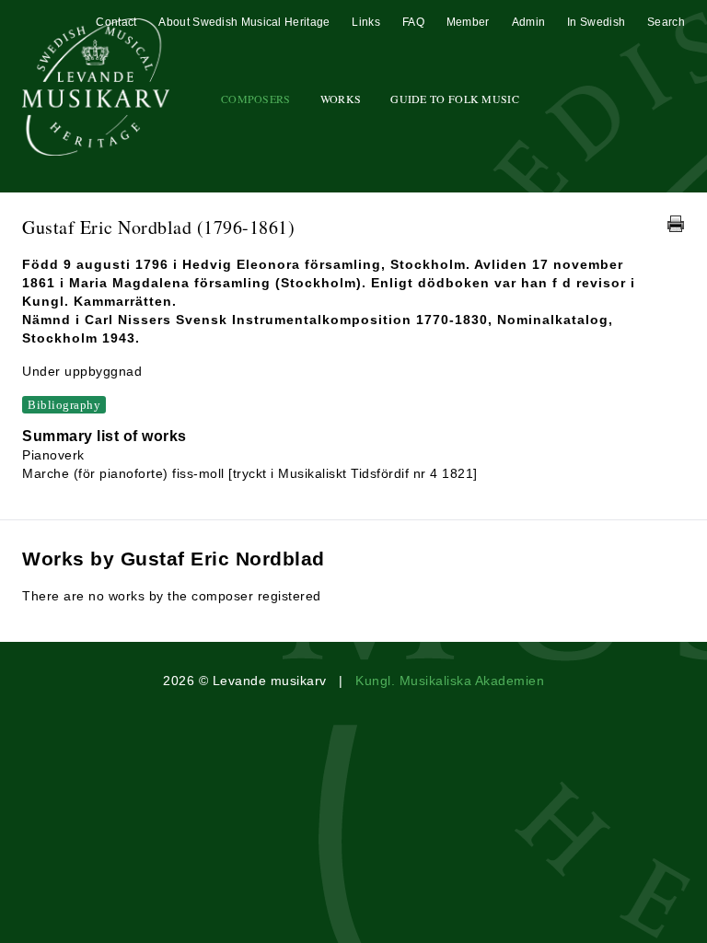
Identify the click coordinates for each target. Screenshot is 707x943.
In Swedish (596, 22)
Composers (256, 98)
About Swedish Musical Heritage (244, 22)
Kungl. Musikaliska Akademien (449, 680)
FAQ (413, 22)
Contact (116, 22)
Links (366, 22)
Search (666, 22)
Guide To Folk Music (454, 98)
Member (468, 22)
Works (341, 98)
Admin (529, 22)
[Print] (675, 224)
